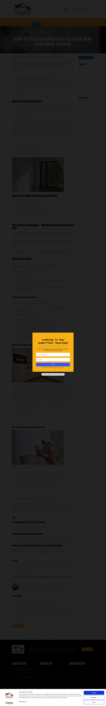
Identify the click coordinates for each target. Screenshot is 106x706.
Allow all (94, 692)
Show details (22, 701)
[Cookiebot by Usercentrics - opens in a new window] (9, 703)
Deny (94, 702)
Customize (93, 697)
